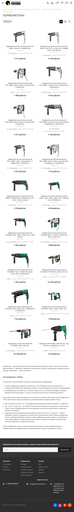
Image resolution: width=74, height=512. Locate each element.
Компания (6, 461)
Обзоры (41, 472)
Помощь (23, 464)
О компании (7, 464)
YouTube (65, 505)
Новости (6, 467)
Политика (6, 470)
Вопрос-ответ (43, 467)
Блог (40, 464)
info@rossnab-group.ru (38, 484)
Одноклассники (70, 505)
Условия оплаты (26, 467)
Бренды (41, 470)
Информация (25, 461)
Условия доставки (27, 470)
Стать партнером (26, 475)
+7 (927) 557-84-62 (12, 484)
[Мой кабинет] (52, 3)
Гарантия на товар (27, 472)
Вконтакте (55, 505)
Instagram (60, 505)
